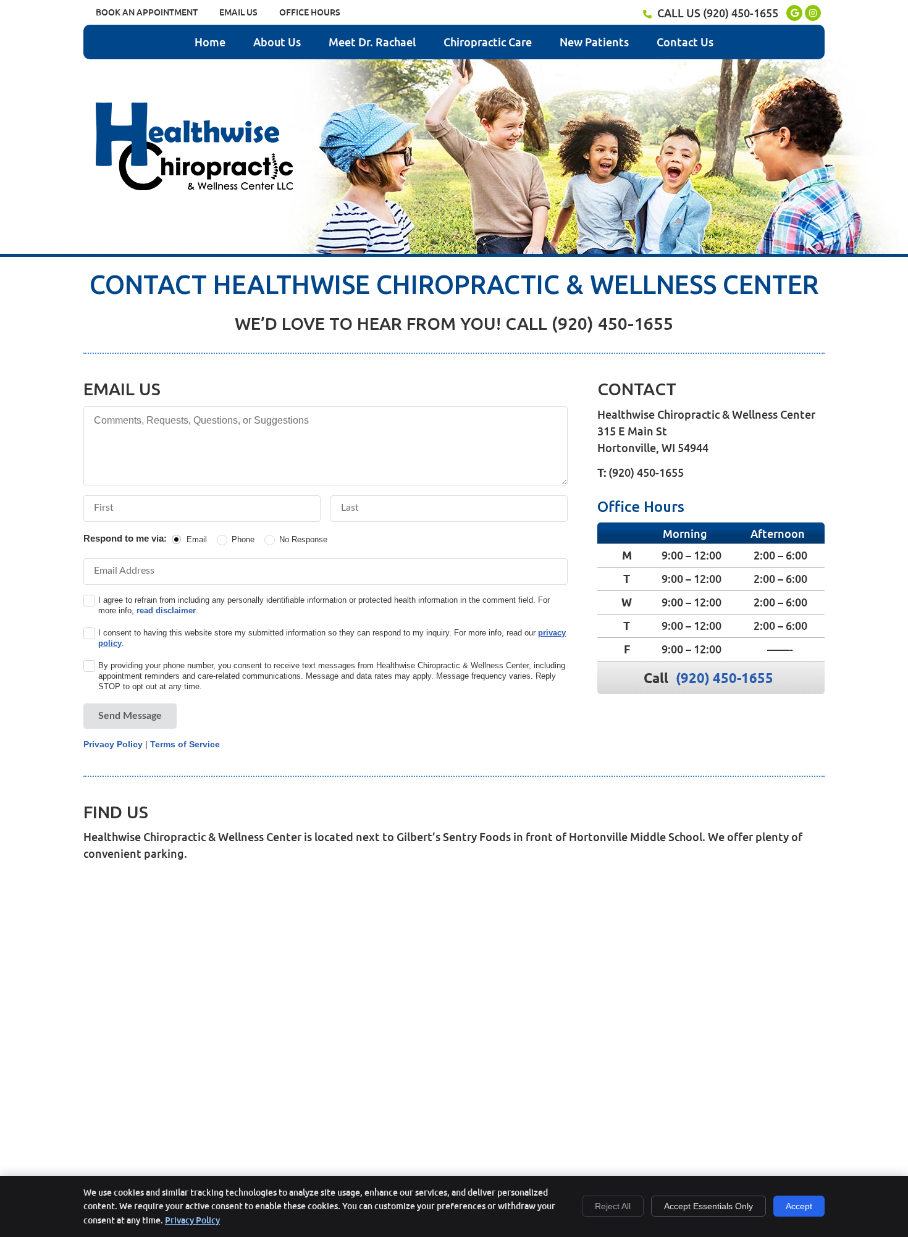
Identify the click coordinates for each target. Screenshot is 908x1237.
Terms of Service (185, 744)
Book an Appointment (147, 12)
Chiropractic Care (487, 42)
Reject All (613, 1206)
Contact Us (685, 42)
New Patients (594, 42)
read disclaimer (166, 610)
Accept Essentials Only (708, 1206)
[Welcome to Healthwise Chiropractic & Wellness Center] (194, 186)
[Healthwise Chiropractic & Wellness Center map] (454, 1012)
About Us (277, 42)
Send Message (130, 716)
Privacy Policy (113, 744)
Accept (799, 1206)
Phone (243, 539)
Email (197, 539)
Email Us (238, 12)
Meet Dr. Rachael (372, 42)
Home (210, 42)
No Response (303, 539)
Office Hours (309, 12)
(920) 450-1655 (740, 13)
